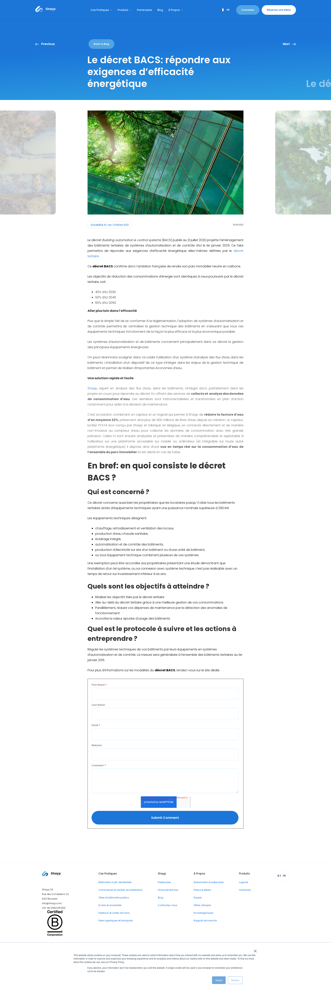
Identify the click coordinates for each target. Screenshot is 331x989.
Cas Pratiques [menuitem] (107, 873)
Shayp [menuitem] (162, 873)
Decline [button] (235, 980)
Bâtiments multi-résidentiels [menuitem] (115, 882)
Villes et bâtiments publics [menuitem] (113, 897)
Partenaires (144, 10)
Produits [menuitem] (244, 873)
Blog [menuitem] (160, 897)
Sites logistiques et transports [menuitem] (115, 920)
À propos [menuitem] (199, 873)
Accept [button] (218, 980)
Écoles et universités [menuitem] (110, 905)
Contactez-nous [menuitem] (167, 905)
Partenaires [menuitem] (164, 882)
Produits (123, 10)
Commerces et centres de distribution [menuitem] (120, 890)
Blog (160, 10)
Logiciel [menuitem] (243, 882)
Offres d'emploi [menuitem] (202, 905)
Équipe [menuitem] (198, 897)
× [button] (254, 949)
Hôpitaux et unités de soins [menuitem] (114, 912)
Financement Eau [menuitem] (168, 890)
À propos (174, 10)
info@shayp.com (52, 903)
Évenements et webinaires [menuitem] (209, 882)
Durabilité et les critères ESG (110, 225)
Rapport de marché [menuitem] (205, 920)
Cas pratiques (100, 10)
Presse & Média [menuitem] (202, 890)
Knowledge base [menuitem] (203, 912)
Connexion (247, 9)
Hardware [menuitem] (245, 890)
